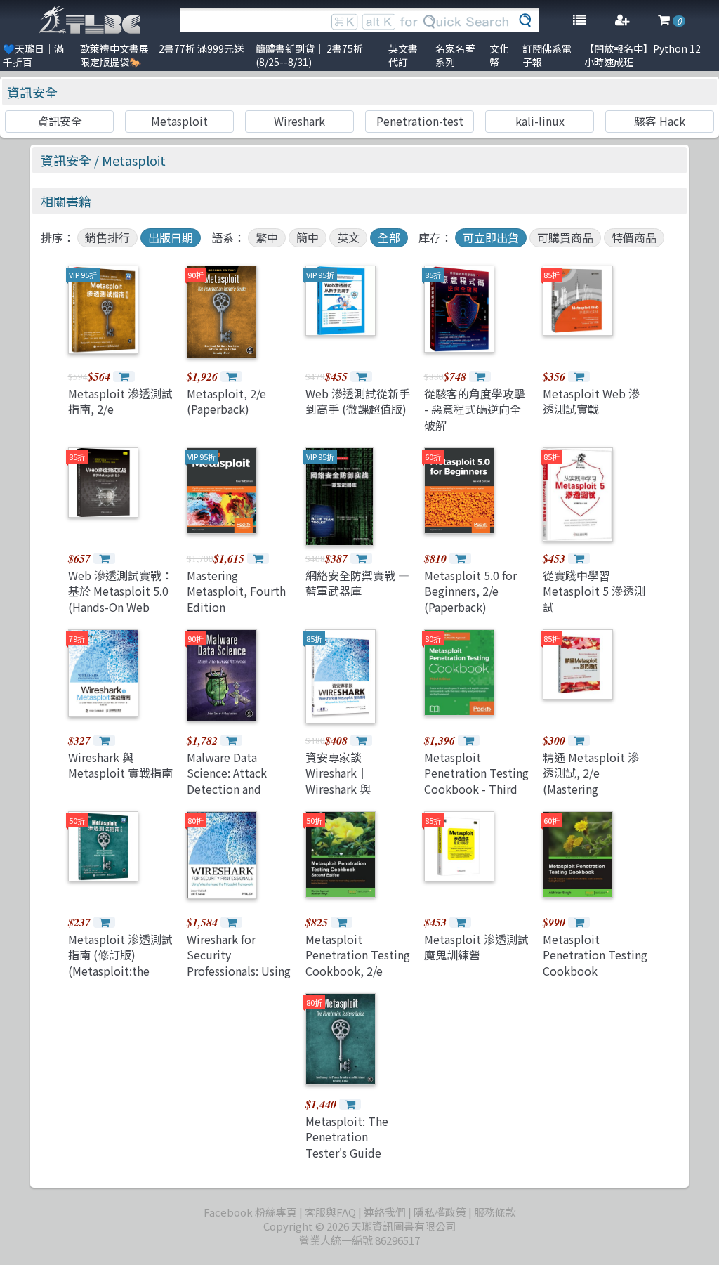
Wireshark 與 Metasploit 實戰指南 (120, 765)
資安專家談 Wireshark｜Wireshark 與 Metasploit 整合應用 (357, 781)
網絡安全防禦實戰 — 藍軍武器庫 (357, 583)
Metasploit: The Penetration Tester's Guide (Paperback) (346, 1144)
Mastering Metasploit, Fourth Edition (236, 591)
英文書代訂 (403, 55)
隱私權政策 (440, 1212)
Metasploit (179, 120)
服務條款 (495, 1212)
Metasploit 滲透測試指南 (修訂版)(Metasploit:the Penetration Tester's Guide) (120, 971)
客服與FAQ (330, 1212)
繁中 (267, 237)
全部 (389, 237)
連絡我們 (385, 1212)
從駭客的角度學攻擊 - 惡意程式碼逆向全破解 (474, 409)
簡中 (307, 237)
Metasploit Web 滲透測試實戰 (591, 401)
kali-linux (540, 120)
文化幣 (499, 55)
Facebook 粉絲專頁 (250, 1212)
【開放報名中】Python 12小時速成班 (642, 55)
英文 (348, 237)
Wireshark (299, 120)
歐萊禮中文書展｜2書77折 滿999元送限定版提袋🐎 (162, 55)
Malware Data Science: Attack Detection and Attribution (227, 781)
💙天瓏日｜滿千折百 (33, 55)
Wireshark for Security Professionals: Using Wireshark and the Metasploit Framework (239, 978)
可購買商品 (565, 237)
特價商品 (634, 237)
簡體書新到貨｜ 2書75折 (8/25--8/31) (309, 55)
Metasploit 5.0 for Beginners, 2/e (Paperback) (470, 591)
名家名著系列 (455, 55)
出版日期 (170, 237)
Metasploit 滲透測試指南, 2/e (120, 401)
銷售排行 (107, 237)
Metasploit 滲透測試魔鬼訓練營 (476, 947)
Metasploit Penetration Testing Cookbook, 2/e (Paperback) (357, 963)
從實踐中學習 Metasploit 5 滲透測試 (594, 591)
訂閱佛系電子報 (547, 55)
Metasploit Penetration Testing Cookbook (595, 955)
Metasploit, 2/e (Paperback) (226, 401)
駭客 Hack (659, 120)
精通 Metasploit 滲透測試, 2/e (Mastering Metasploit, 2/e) (591, 781)
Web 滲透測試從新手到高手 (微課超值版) (357, 401)
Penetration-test (419, 120)
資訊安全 (32, 92)
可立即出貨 (491, 237)
